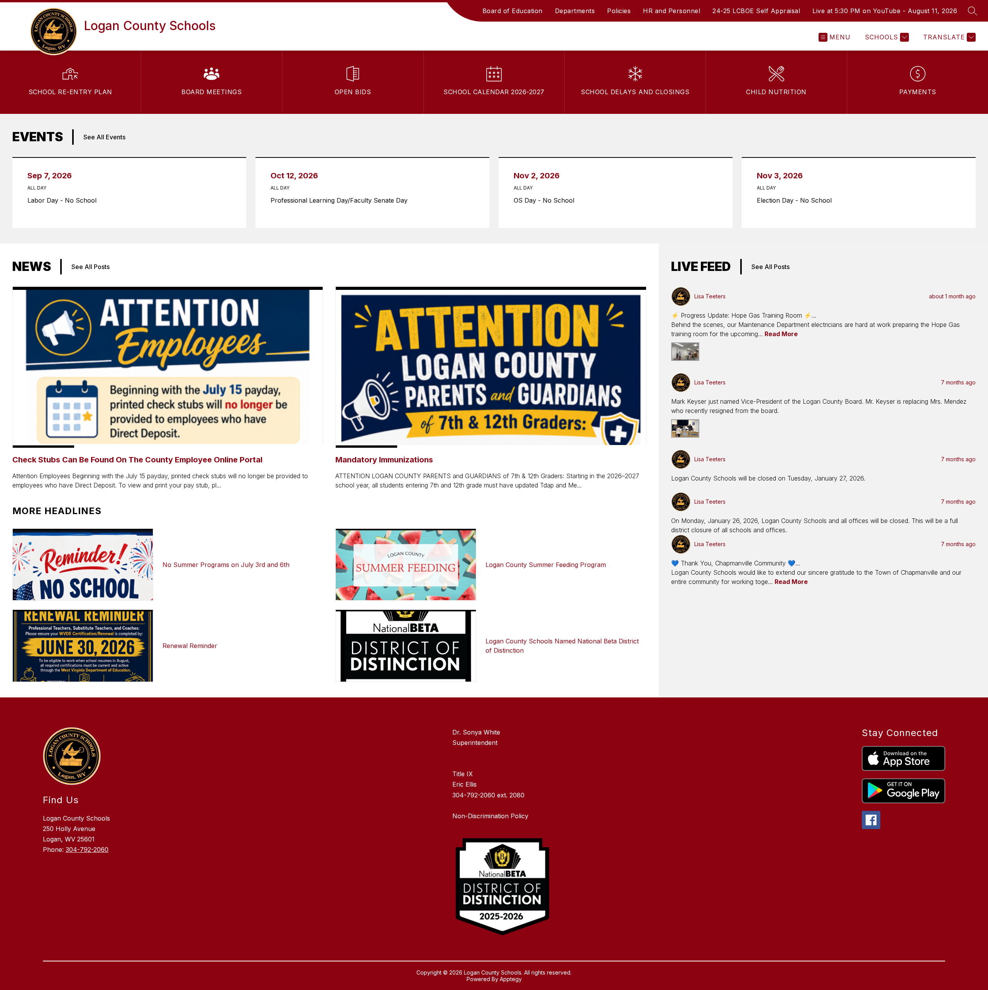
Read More (781, 334)
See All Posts (90, 267)
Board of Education (512, 11)
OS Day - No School (546, 200)
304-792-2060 (87, 849)
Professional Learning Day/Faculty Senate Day (341, 200)
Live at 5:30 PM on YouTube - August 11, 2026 (884, 11)
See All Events (104, 137)
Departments (575, 11)
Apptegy (511, 979)
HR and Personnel (671, 11)
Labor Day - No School (63, 200)
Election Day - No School (796, 200)
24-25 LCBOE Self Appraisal (756, 11)
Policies (619, 11)
